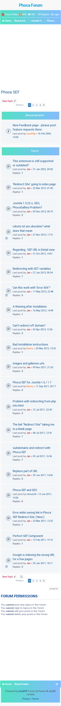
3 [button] (36, 105)
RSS (24, 14)
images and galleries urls (28, 363)
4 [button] (40, 105)
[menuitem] (31, 14)
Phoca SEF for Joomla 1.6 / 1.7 (32, 382)
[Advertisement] (30, 56)
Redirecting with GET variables (32, 268)
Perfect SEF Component (28, 536)
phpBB (22, 691)
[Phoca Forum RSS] (20, 14)
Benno (30, 348)
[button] (44, 105)
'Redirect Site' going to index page (34, 184)
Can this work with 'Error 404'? (31, 287)
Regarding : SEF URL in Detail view (34, 249)
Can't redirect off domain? (29, 325)
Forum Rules (11, 14)
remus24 (31, 494)
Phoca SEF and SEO (25, 490)
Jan (28, 169)
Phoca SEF (10, 92)
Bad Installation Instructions (30, 344)
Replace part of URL (25, 471)
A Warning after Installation (30, 306)
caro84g (31, 133)
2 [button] (33, 105)
